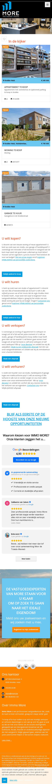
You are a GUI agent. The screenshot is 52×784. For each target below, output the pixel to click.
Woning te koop (13, 150)
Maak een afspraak (10, 358)
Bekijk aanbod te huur (11, 317)
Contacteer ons (44, 301)
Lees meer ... (7, 740)
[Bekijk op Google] (7, 503)
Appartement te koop (16, 87)
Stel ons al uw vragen (23, 257)
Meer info (13, 780)
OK (4, 780)
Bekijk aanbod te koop (12, 274)
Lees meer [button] (16, 523)
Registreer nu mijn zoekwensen (26, 629)
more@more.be (12, 693)
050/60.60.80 (11, 688)
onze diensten (26, 344)
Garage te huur (13, 213)
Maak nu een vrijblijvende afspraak (24, 347)
